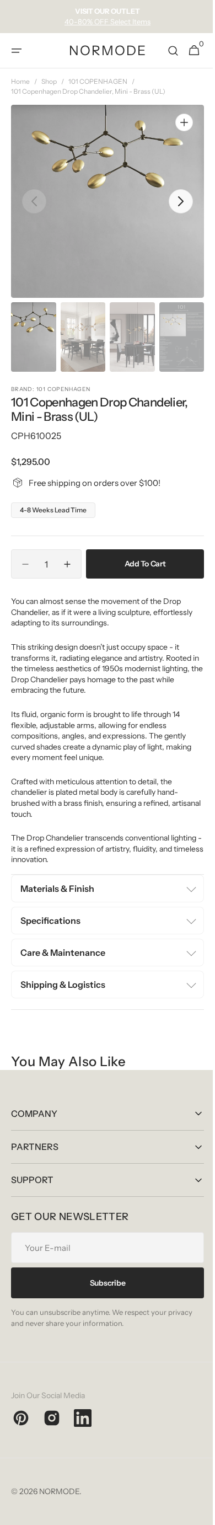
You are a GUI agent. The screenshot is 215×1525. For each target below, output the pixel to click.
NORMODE (59, 1491)
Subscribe (103, 1283)
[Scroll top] (193, 1512)
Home (20, 81)
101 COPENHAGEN (97, 81)
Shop (49, 81)
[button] (16, 51)
